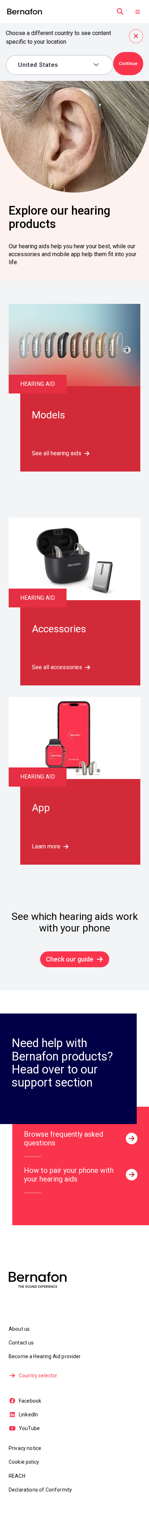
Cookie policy (24, 1462)
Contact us (21, 1343)
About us (19, 1329)
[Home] (24, 12)
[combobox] (54, 65)
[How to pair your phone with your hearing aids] (131, 1174)
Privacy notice (25, 1448)
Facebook (30, 1401)
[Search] (120, 11)
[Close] (136, 36)
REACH (17, 1476)
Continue (128, 63)
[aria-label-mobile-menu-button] (137, 11)
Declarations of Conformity (40, 1490)
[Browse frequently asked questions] (131, 1138)
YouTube (29, 1428)
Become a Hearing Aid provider (45, 1356)
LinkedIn (28, 1414)
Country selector (38, 1375)
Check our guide (69, 959)
